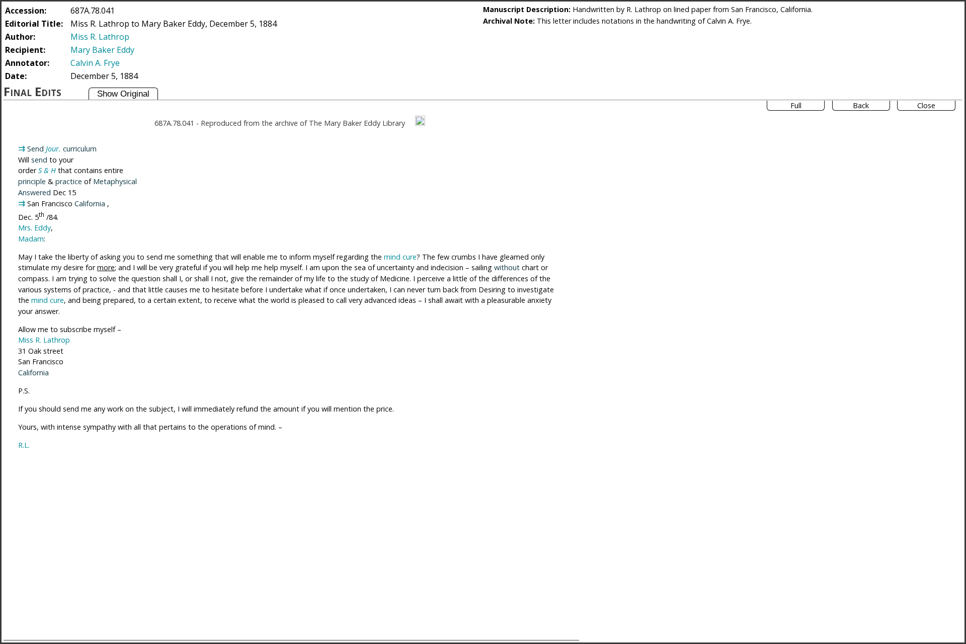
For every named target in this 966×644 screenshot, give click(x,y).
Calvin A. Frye (95, 62)
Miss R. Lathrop (99, 36)
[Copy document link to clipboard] (420, 120)
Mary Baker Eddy (102, 49)
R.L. (24, 445)
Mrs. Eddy (34, 227)
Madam (31, 239)
